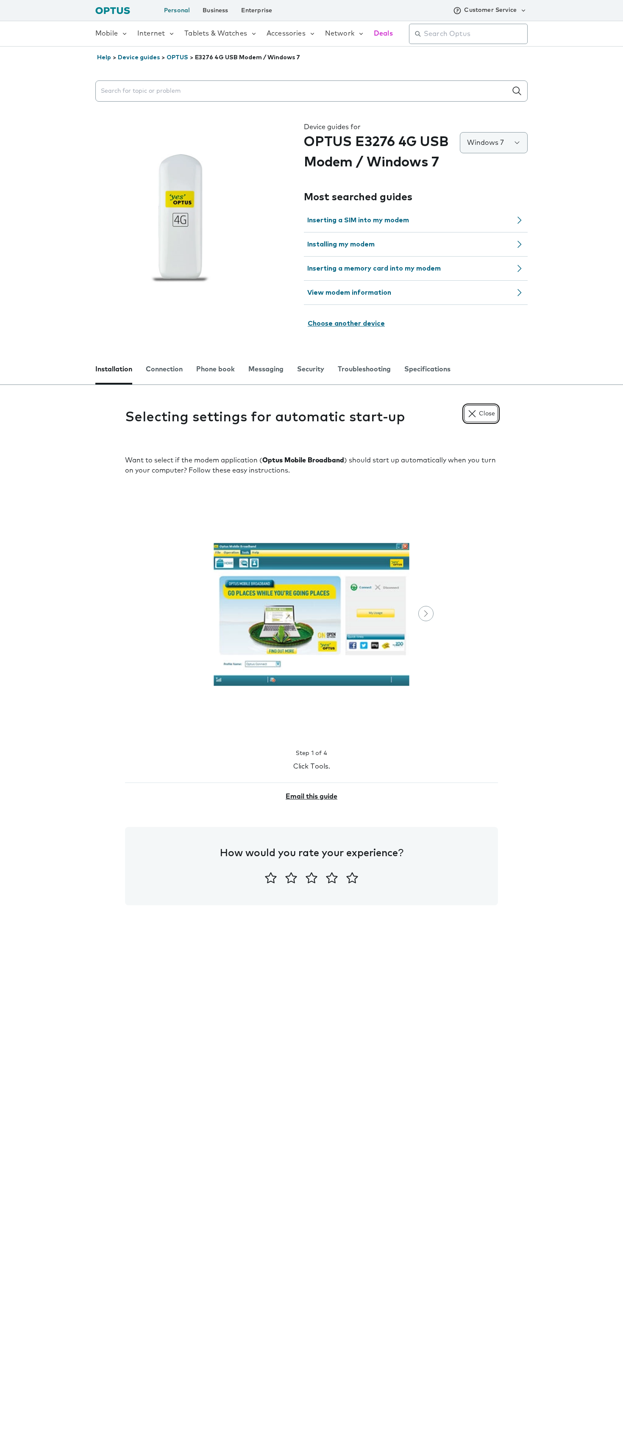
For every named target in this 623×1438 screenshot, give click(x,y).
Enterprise (257, 11)
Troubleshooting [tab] (364, 369)
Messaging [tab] (266, 369)
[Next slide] (426, 613)
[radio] (271, 878)
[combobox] (474, 34)
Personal (177, 11)
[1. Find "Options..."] (311, 614)
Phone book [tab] (215, 369)
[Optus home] (112, 10)
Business (215, 11)
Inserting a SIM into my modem (358, 220)
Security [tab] (310, 369)
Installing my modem (341, 244)
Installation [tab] (113, 369)
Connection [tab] (164, 369)
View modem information (349, 292)
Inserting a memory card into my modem (374, 268)
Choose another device (346, 323)
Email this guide (311, 796)
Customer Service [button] (490, 10)
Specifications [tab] (427, 369)
